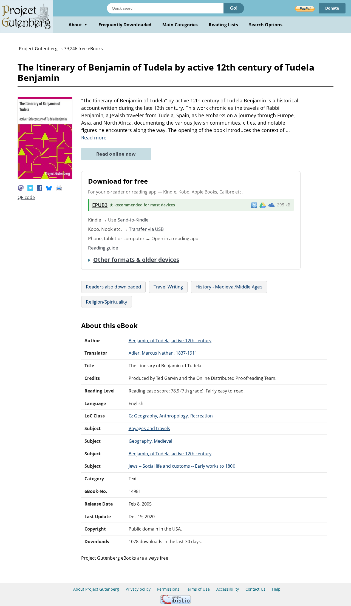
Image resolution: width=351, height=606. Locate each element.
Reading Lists (223, 25)
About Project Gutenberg (96, 589)
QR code (26, 197)
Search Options (266, 25)
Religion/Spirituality (106, 302)
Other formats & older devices (136, 259)
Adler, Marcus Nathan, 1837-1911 (163, 353)
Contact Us (255, 589)
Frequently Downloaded (124, 25)
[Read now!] (45, 177)
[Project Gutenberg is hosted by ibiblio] (175, 602)
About (78, 25)
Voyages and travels (149, 428)
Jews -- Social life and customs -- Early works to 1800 (182, 466)
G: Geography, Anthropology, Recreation (171, 416)
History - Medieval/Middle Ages (229, 287)
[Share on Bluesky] (49, 187)
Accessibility (227, 589)
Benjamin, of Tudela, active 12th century (170, 341)
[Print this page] (59, 187)
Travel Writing (168, 287)
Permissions (168, 589)
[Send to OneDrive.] (271, 205)
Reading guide (103, 248)
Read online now (116, 154)
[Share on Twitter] (30, 187)
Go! (233, 8)
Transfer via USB (146, 229)
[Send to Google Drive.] (262, 205)
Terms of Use (198, 589)
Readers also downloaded (113, 287)
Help (276, 589)
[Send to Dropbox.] (254, 204)
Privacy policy (138, 589)
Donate (332, 8)
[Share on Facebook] (39, 187)
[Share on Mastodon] (21, 187)
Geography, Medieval (150, 441)
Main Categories (180, 25)
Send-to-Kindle (133, 220)
